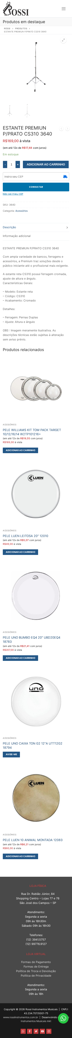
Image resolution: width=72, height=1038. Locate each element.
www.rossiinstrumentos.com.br (20, 1017)
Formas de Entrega (36, 966)
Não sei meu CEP (13, 194)
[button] (63, 40)
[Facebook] (29, 1031)
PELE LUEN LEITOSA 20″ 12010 (25, 536)
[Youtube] (42, 1031)
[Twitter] (36, 1031)
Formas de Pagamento (36, 962)
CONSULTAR (36, 186)
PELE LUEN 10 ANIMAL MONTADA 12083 (33, 840)
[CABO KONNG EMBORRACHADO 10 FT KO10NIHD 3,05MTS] (61, 129)
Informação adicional (17, 236)
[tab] (36, 227)
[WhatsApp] (23, 1031)
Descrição (9, 227)
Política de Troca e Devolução (36, 971)
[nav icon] (63, 8)
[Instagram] (48, 1031)
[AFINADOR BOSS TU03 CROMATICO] (67, 129)
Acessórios (21, 210)
